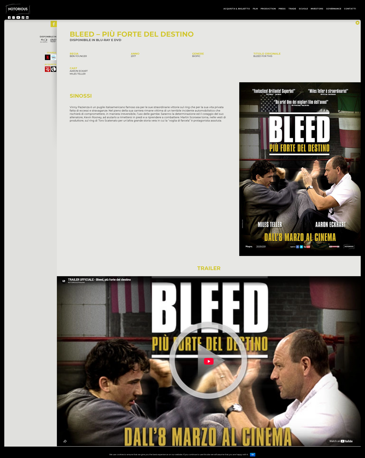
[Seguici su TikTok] (23, 18)
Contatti (350, 8)
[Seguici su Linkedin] (27, 18)
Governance (333, 8)
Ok (253, 455)
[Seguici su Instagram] (13, 18)
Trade (292, 8)
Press (282, 8)
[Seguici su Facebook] (9, 18)
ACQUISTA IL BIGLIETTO (236, 8)
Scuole (303, 8)
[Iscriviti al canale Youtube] (18, 18)
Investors (317, 8)
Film (255, 8)
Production (268, 8)
